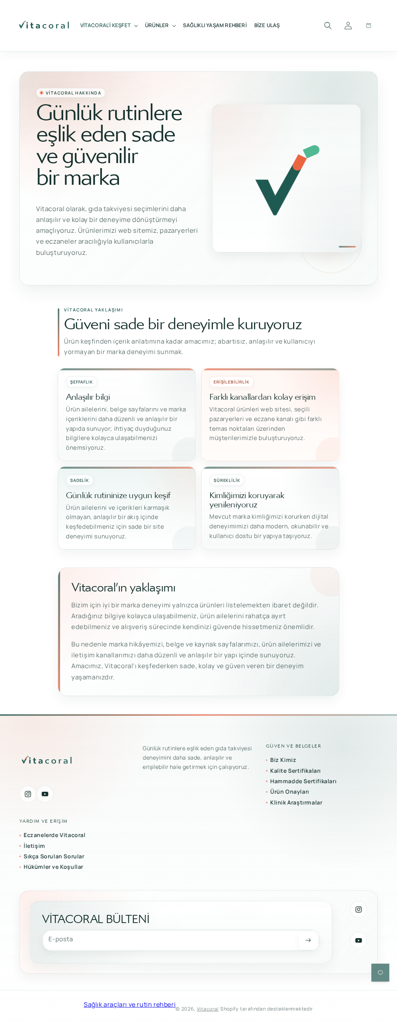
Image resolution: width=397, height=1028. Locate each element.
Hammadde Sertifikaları (303, 781)
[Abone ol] (308, 940)
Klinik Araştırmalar (296, 802)
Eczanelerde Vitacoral (55, 835)
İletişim (34, 845)
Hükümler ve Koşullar (53, 866)
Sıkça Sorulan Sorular (54, 856)
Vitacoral (208, 1009)
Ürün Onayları (289, 791)
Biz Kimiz (283, 759)
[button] (109, 25)
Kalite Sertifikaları (295, 770)
